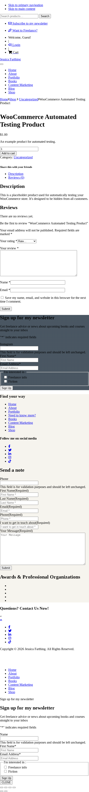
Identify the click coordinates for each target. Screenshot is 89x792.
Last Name (14, 498)
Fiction (12, 381)
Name (5, 282)
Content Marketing (20, 422)
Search (45, 16)
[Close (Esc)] (14, 787)
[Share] (10, 787)
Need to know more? (22, 415)
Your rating (8, 241)
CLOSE (6, 782)
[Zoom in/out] (1, 787)
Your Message (16, 531)
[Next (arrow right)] (5, 791)
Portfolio (14, 411)
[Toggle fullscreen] (5, 787)
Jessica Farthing (10, 59)
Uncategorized (28, 99)
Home (12, 404)
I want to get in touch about (25, 522)
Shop (12, 99)
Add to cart (8, 153)
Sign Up (6, 388)
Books (12, 419)
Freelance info (17, 377)
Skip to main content (21, 9)
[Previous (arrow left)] (1, 791)
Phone (4, 479)
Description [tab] (15, 174)
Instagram (6, 344)
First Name (8, 356)
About (12, 408)
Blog (11, 426)
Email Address (10, 364)
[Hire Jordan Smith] (44, 659)
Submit (6, 567)
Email (5, 290)
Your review (9, 248)
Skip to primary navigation (25, 5)
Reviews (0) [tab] (16, 177)
